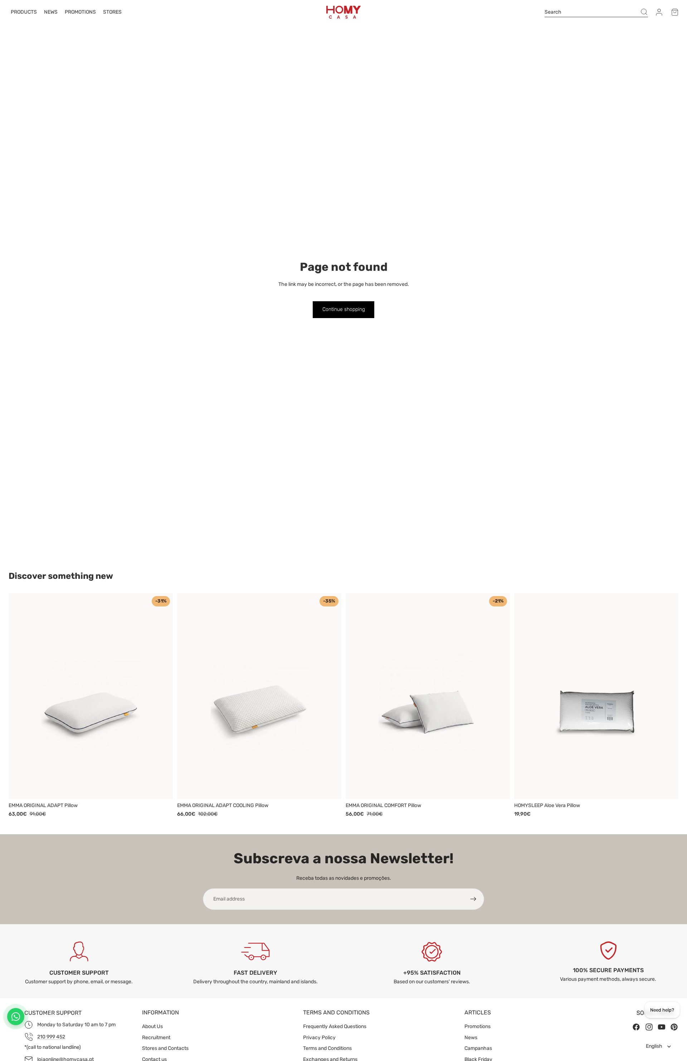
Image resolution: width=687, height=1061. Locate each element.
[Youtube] (661, 1027)
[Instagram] (649, 1027)
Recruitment (156, 1037)
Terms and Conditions (327, 1048)
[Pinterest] (674, 1027)
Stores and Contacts (165, 1048)
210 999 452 (51, 1037)
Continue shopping (343, 309)
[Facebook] (636, 1027)
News (470, 1037)
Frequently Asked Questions (334, 1026)
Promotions (477, 1026)
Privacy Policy (319, 1037)
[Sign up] (473, 899)
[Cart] (675, 12)
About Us (152, 1026)
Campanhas (478, 1048)
